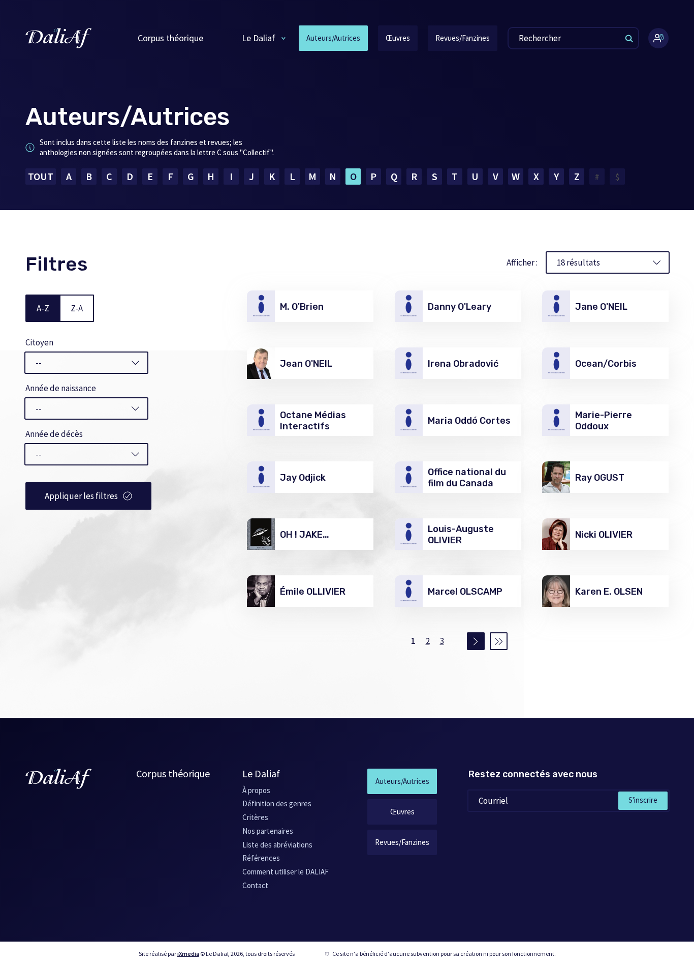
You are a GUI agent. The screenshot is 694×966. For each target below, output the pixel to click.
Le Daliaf (258, 38)
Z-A (77, 308)
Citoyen (39, 342)
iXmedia (188, 953)
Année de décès (54, 434)
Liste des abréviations (277, 845)
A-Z (43, 308)
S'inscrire (642, 800)
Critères (255, 817)
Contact (255, 885)
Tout (40, 176)
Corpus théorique (170, 38)
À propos (256, 790)
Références (261, 858)
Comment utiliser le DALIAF (285, 871)
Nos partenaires (267, 831)
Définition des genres (276, 803)
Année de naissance (60, 388)
